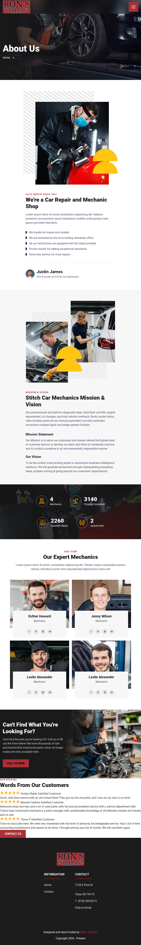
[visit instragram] (43, 631)
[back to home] (16, 7)
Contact (21, 57)
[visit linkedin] (29, 631)
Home (6, 57)
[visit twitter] (36, 631)
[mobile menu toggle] (133, 7)
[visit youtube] (50, 631)
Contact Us (13, 833)
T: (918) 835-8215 (86, 901)
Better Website (88, 932)
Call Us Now (16, 763)
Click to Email (83, 907)
